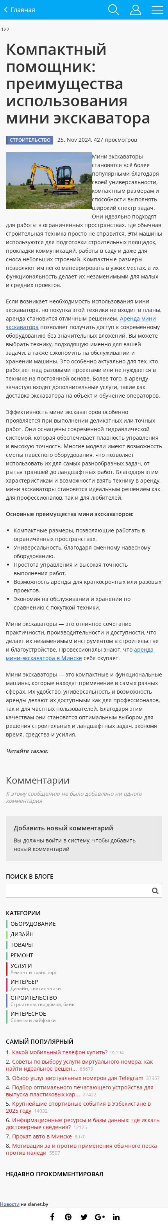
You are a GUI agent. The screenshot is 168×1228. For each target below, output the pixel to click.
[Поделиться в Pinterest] (68, 1217)
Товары (22, 945)
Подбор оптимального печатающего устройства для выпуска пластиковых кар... (80, 1091)
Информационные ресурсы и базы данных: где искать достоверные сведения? (82, 1123)
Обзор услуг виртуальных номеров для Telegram (77, 1078)
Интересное (28, 1014)
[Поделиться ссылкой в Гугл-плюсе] (100, 1217)
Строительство (34, 998)
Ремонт (22, 955)
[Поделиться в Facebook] (52, 1217)
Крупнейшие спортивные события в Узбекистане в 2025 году (78, 1107)
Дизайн (22, 934)
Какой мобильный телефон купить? (59, 1052)
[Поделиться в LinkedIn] (116, 1217)
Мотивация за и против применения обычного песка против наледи (81, 1149)
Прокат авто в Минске (42, 1136)
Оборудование (33, 924)
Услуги (21, 966)
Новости (10, 1204)
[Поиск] (155, 890)
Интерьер (24, 982)
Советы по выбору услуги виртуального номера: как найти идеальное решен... (79, 1065)
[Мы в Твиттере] (84, 1217)
